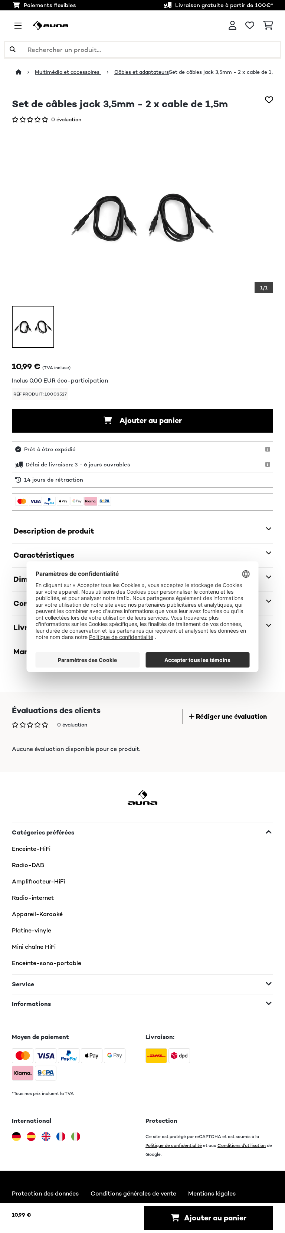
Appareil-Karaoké (37, 914)
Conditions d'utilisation (241, 1145)
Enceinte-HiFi (31, 849)
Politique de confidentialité (173, 1145)
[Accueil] (25, 72)
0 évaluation (66, 119)
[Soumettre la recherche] (13, 49)
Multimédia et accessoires (68, 72)
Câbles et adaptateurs (141, 72)
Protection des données (45, 1193)
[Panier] (268, 25)
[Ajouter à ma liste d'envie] (269, 100)
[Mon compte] (232, 25)
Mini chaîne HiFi (34, 947)
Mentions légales (212, 1193)
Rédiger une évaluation (230, 716)
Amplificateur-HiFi (38, 881)
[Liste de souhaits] (249, 25)
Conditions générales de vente (133, 1193)
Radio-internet (33, 898)
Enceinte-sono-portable (46, 963)
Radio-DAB (28, 865)
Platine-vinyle (31, 930)
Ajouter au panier (150, 420)
